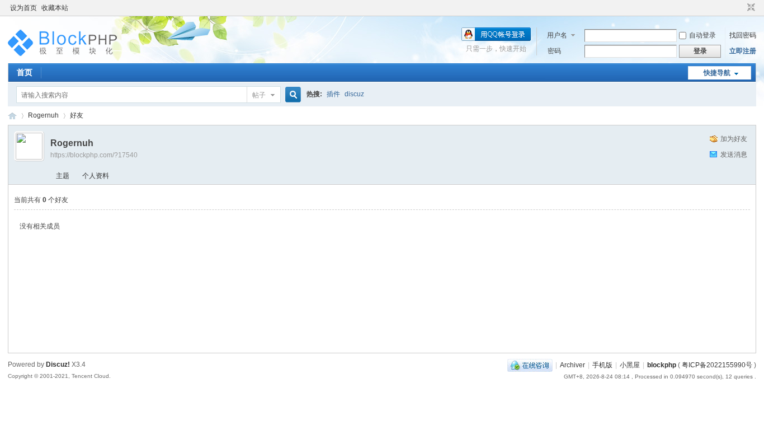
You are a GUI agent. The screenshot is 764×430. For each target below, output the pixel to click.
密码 (554, 51)
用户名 (557, 35)
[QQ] (530, 365)
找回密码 (742, 35)
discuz (354, 94)
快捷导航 (717, 73)
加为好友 (733, 139)
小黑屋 (630, 365)
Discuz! (58, 364)
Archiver (572, 365)
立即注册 (742, 51)
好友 (76, 115)
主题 (62, 176)
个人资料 (95, 176)
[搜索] (291, 94)
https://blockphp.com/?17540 (94, 155)
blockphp (12, 116)
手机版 (602, 365)
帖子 (259, 95)
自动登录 (702, 35)
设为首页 (23, 8)
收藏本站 (54, 8)
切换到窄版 (749, 8)
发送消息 (733, 154)
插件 (333, 94)
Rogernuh (43, 115)
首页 (24, 72)
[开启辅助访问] (740, 8)
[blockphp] (64, 56)
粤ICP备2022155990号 (717, 365)
